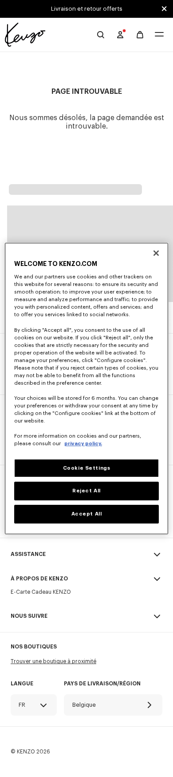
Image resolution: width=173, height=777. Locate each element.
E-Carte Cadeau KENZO (41, 592)
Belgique (84, 705)
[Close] (156, 253)
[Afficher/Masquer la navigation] (159, 35)
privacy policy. (83, 444)
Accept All (86, 513)
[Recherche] (100, 34)
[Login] (120, 35)
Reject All (86, 491)
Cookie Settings (86, 468)
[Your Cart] (140, 35)
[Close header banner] (164, 9)
